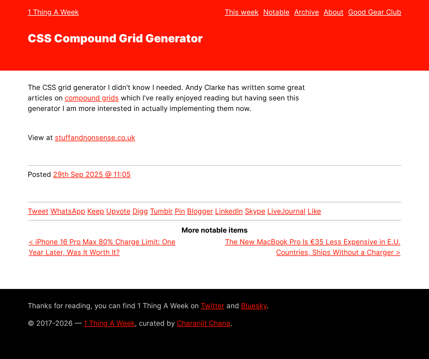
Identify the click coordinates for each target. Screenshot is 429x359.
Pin (180, 211)
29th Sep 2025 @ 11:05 (92, 174)
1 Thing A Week (53, 12)
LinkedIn (229, 211)
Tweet (38, 211)
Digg (140, 211)
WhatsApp (67, 211)
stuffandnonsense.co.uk (95, 137)
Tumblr (161, 211)
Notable (276, 12)
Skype (255, 211)
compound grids (92, 98)
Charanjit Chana (203, 323)
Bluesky (254, 306)
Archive (306, 12)
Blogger (200, 211)
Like (314, 211)
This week (242, 12)
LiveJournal (286, 211)
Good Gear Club (374, 12)
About (333, 12)
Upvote (118, 211)
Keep (95, 211)
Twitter (212, 306)
